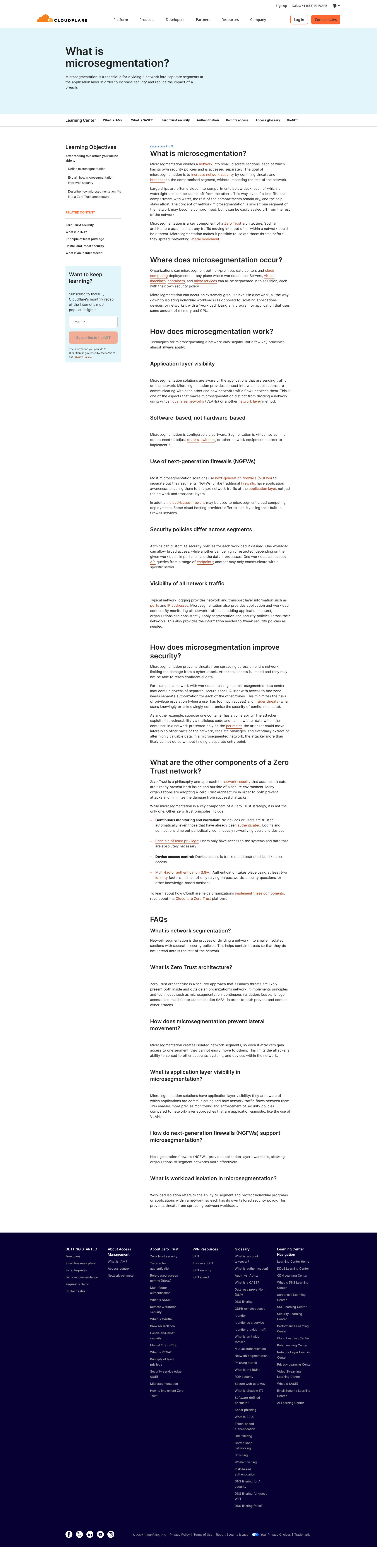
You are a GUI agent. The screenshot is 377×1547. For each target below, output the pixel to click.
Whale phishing (246, 1462)
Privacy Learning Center (294, 1364)
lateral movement (204, 239)
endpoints (205, 562)
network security (236, 781)
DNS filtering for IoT (249, 1506)
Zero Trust (232, 223)
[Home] (63, 20)
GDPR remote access (250, 1308)
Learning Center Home (293, 1261)
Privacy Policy (82, 357)
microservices (205, 281)
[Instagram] (110, 1534)
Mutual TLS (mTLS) (164, 1345)
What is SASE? (142, 120)
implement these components (259, 893)
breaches (157, 180)
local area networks (187, 401)
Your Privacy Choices (275, 1534)
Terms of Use (203, 1534)
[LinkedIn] (89, 1534)
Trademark (302, 1534)
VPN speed (200, 1277)
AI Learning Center (290, 1403)
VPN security (201, 1270)
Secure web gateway (250, 1383)
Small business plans (80, 1263)
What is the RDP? (247, 1369)
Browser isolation (162, 1326)
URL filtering (243, 1436)
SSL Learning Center (292, 1307)
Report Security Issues (232, 1534)
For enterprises (76, 1270)
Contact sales (326, 19)
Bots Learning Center (292, 1345)
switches (208, 439)
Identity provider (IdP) (250, 1329)
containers (176, 281)
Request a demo (77, 1284)
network (205, 164)
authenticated (249, 825)
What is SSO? (244, 1417)
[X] (79, 1534)
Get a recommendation (81, 1277)
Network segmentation (251, 1355)
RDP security (244, 1376)
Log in (299, 19)
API (153, 562)
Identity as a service (249, 1322)
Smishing (241, 1455)
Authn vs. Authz (246, 1275)
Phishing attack (246, 1362)
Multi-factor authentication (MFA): (183, 872)
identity (161, 877)
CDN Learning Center (292, 1275)
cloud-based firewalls (187, 502)
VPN (195, 1256)
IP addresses (177, 605)
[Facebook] (68, 1534)
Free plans (73, 1256)
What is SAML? (161, 1300)
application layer (262, 488)
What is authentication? (251, 1268)
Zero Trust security (163, 1256)
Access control (118, 1268)
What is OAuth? (161, 1319)
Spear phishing (245, 1410)
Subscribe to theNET (93, 337)
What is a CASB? (247, 1282)
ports (154, 605)
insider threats (266, 701)
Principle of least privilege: (177, 841)
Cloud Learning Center (293, 1338)
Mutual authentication (250, 1349)
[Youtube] (100, 1534)
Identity (240, 1315)
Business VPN (202, 1263)
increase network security (212, 174)
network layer (249, 401)
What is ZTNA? (160, 1352)
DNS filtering (244, 1301)
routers (193, 439)
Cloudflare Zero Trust (193, 898)
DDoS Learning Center (293, 1268)
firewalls (248, 483)
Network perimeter (121, 1275)
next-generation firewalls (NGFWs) (243, 478)
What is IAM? (112, 120)
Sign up (281, 5)
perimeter (234, 726)
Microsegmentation (164, 1383)
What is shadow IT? (249, 1390)
